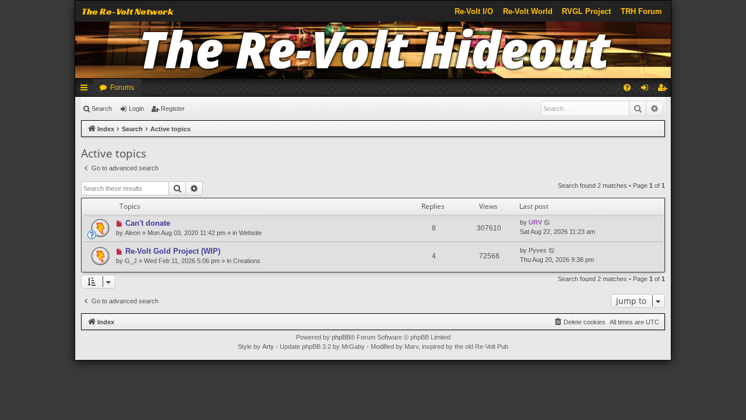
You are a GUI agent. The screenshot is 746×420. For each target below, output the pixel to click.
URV (535, 222)
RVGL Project (586, 11)
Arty (268, 346)
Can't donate (147, 223)
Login (136, 108)
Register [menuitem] (664, 89)
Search (102, 108)
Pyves (538, 250)
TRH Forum (641, 11)
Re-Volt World (528, 11)
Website (250, 232)
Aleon (132, 232)
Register (173, 108)
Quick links (86, 89)
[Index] (373, 50)
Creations (247, 260)
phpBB (341, 337)
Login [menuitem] (647, 89)
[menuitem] (627, 87)
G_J (131, 260)
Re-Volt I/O (474, 11)
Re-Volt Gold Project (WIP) (172, 251)
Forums (122, 87)
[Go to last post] (547, 222)
